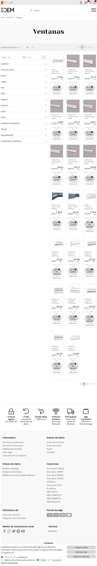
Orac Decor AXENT (55, 472)
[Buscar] (31, 10)
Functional (56, 560)
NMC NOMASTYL (54, 498)
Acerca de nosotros (55, 442)
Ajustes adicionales (9, 563)
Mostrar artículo (90, 224)
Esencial (8, 557)
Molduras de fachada (12, 472)
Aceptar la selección (81, 556)
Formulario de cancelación (14, 455)
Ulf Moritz (51, 482)
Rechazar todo (81, 552)
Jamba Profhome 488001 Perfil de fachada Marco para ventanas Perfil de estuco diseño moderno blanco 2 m (89, 207)
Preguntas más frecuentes (14, 518)
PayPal (43, 560)
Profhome (51, 488)
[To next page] (92, 47)
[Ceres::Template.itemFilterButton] (44, 57)
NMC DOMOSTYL (54, 495)
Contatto (51, 452)
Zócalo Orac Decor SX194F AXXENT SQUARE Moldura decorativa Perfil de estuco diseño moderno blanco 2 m (73, 207)
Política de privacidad (12, 449)
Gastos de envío (57, 94)
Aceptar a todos (81, 547)
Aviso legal (7, 452)
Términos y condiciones (13, 442)
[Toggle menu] (93, 9)
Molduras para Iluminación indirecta (19, 475)
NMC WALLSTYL (53, 501)
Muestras (52, 531)
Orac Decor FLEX (54, 485)
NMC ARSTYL (52, 492)
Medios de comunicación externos (20, 560)
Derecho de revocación (13, 445)
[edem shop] (7, 9)
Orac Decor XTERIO (55, 478)
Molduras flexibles (11, 468)
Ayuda (49, 449)
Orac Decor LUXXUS (55, 468)
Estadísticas (22, 557)
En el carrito (56, 88)
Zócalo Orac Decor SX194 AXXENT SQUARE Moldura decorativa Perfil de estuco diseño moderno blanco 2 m (56, 207)
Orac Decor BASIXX (55, 475)
